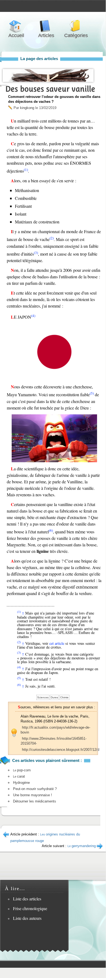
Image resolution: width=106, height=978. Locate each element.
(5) (92, 393)
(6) (51, 530)
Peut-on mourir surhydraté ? (35, 789)
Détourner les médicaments (34, 801)
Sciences (43, 697)
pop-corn (22, 770)
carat (19, 776)
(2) (52, 238)
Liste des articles (27, 898)
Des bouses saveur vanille (50, 88)
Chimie (64, 697)
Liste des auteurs (27, 918)
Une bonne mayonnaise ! (32, 795)
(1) (26, 169)
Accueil (16, 26)
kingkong (27, 108)
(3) (36, 252)
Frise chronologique (30, 908)
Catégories (75, 26)
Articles (46, 26)
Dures (54, 697)
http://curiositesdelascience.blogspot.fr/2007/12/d (60, 750)
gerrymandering (82, 846)
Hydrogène (21, 783)
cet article (56, 643)
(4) (33, 315)
